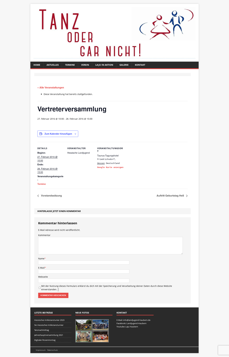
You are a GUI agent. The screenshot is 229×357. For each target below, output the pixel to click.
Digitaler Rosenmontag (44, 340)
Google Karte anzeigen (110, 167)
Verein (85, 64)
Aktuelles (53, 64)
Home (36, 64)
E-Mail (41, 267)
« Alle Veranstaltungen (50, 87)
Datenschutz (52, 350)
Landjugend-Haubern (136, 323)
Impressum (41, 350)
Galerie (124, 64)
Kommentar (44, 235)
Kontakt (140, 64)
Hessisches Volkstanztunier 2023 (49, 320)
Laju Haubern (131, 326)
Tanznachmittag (41, 330)
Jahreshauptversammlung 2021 (48, 335)
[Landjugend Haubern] (114, 33)
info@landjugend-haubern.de (136, 320)
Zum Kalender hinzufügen (58, 133)
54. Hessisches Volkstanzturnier (48, 325)
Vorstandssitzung (51, 195)
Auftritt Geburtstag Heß (171, 195)
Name (41, 258)
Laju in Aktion (104, 64)
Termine (70, 64)
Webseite (43, 276)
